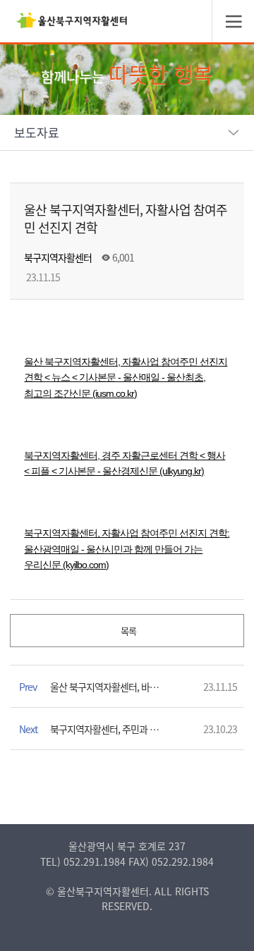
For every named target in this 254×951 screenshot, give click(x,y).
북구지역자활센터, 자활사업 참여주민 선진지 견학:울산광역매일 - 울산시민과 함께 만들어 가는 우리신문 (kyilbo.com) (126, 548)
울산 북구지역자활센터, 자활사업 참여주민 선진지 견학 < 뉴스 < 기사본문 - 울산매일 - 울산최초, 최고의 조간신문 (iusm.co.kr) (125, 377)
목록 (127, 630)
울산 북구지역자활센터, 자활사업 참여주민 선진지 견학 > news (72, 25)
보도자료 (36, 132)
